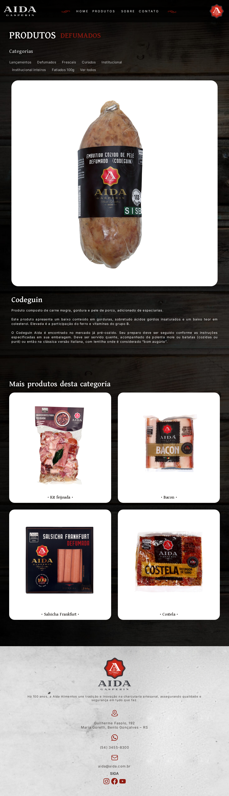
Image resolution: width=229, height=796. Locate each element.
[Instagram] (106, 781)
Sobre (128, 11)
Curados (89, 62)
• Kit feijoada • (60, 497)
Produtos (103, 11)
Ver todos (88, 70)
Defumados (46, 62)
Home (82, 11)
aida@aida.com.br (114, 766)
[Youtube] (122, 781)
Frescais (69, 62)
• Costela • (169, 614)
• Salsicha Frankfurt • (60, 614)
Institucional (112, 62)
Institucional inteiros (29, 70)
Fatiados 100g (63, 70)
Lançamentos (20, 62)
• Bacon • (169, 497)
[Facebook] (114, 781)
